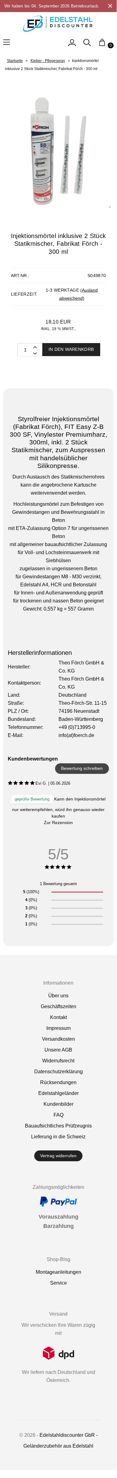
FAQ (58, 1115)
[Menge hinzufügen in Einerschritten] (34, 353)
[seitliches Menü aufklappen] (72, 45)
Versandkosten (58, 1039)
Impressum (58, 1028)
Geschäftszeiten (58, 1006)
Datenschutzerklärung (58, 1071)
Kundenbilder (58, 1104)
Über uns (58, 995)
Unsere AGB (58, 1049)
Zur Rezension (58, 822)
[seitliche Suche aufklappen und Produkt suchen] (87, 45)
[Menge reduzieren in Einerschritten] (34, 346)
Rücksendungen (58, 1082)
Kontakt (58, 1017)
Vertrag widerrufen (58, 1155)
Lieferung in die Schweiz (58, 1136)
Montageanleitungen (58, 1272)
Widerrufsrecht (58, 1060)
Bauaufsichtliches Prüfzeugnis (58, 1125)
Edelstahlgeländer (58, 1093)
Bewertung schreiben (82, 768)
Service (58, 1283)
